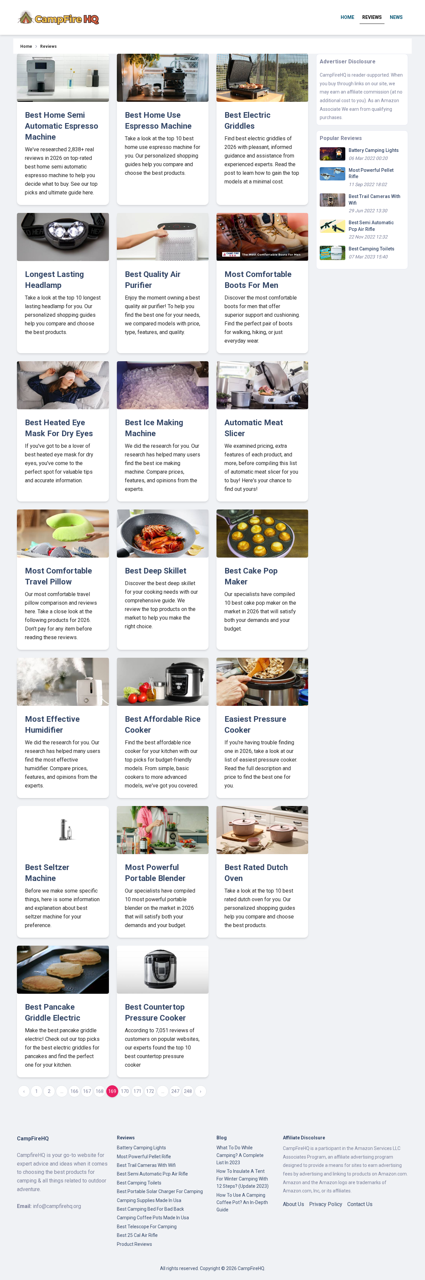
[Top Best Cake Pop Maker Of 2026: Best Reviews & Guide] (262, 533)
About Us (293, 1204)
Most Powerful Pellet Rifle (144, 1156)
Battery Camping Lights (374, 150)
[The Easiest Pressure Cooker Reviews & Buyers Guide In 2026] (262, 682)
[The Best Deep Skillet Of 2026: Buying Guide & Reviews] (163, 533)
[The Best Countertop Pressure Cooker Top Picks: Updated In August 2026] (163, 970)
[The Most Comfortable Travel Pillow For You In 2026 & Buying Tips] (63, 533)
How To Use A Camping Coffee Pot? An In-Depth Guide (242, 1202)
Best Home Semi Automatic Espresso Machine (61, 126)
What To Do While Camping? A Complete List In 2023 (240, 1155)
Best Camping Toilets (371, 248)
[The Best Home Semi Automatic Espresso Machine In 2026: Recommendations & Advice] (63, 78)
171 (137, 1091)
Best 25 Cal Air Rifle (137, 1235)
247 (175, 1091)
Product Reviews (134, 1244)
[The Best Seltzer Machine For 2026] (63, 830)
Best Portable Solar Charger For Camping (160, 1191)
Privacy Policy (325, 1204)
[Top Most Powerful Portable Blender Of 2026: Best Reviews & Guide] (163, 830)
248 (188, 1091)
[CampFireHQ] (58, 17)
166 (74, 1091)
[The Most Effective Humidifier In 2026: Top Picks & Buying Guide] (63, 682)
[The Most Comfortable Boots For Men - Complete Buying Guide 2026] (262, 237)
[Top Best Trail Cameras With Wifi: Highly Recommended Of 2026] (332, 199)
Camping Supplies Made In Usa (149, 1200)
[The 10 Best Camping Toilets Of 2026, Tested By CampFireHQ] (332, 252)
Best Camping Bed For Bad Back (150, 1209)
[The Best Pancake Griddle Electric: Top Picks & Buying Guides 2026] (63, 970)
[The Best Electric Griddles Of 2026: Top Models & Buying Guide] (262, 78)
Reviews (372, 17)
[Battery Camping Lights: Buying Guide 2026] (332, 154)
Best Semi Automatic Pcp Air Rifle (152, 1174)
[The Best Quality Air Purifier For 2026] (163, 237)
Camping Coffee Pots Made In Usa (153, 1217)
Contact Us (360, 1204)
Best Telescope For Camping (147, 1226)
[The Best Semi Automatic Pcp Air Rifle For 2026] (332, 226)
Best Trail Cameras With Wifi (146, 1165)
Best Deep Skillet (155, 570)
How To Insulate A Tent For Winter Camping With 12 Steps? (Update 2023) (242, 1179)
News (396, 17)
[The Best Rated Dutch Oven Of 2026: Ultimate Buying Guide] (262, 830)
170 (125, 1091)
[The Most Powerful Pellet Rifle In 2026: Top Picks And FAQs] (332, 173)
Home (347, 17)
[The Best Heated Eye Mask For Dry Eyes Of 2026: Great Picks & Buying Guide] (63, 385)
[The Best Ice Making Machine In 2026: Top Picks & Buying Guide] (163, 385)
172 (150, 1091)
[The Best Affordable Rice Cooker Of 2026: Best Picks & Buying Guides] (163, 682)
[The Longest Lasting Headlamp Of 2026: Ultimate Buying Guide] (63, 237)
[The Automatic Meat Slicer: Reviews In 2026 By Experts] (262, 385)
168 (100, 1091)
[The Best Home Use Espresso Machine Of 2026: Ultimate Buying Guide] (163, 78)
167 (87, 1091)
